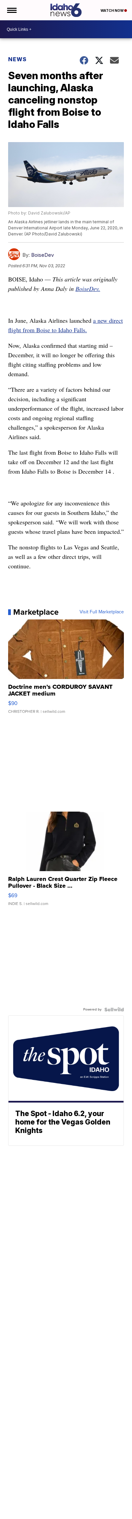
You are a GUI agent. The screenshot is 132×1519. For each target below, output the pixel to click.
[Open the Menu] (11, 10)
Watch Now (112, 10)
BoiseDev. (87, 289)
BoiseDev (42, 255)
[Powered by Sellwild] (114, 1009)
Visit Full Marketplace (102, 612)
